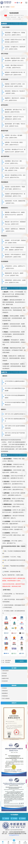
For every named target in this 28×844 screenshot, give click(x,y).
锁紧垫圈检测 (5, 693)
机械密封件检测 (5, 678)
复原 (20, 19)
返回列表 (22, 661)
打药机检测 (4, 673)
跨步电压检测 (5, 681)
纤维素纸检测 (5, 695)
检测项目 (8, 6)
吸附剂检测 (4, 675)
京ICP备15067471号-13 (14, 835)
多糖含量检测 (8, 660)
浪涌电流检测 (5, 690)
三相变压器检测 (5, 670)
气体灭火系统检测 (5, 698)
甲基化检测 (7, 662)
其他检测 (12, 6)
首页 (4, 6)
